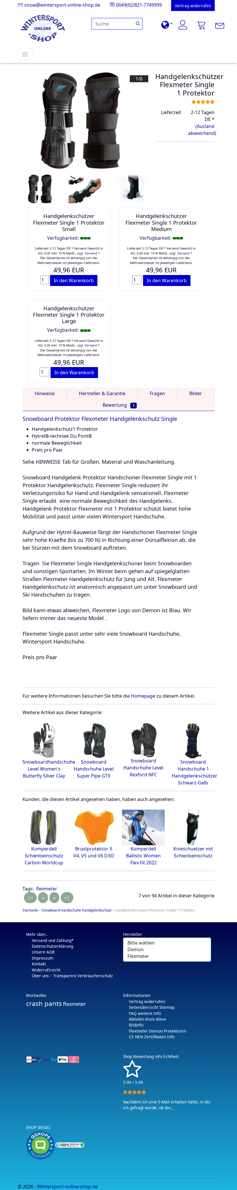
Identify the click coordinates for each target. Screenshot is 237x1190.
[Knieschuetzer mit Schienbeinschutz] (193, 827)
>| (67, 897)
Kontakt (39, 964)
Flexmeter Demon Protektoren (157, 1031)
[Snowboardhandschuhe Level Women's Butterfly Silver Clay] (44, 740)
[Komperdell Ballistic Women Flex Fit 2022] (143, 827)
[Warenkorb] (201, 25)
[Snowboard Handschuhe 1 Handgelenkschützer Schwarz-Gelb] (193, 740)
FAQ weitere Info (145, 1013)
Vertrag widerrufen (147, 1001)
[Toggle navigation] (25, 54)
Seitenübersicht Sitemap (152, 1007)
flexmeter (46, 888)
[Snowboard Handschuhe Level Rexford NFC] (143, 739)
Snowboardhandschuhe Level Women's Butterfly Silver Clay (49, 769)
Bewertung (119, 405)
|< (30, 897)
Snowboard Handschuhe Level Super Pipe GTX (94, 769)
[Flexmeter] (167, 956)
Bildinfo (136, 1025)
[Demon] (167, 949)
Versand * (92, 253)
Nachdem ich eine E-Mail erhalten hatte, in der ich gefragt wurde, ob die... (167, 1104)
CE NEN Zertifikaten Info (152, 1036)
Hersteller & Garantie (102, 393)
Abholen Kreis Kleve (147, 1019)
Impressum (42, 958)
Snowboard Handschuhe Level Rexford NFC (143, 768)
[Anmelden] (183, 25)
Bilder (195, 393)
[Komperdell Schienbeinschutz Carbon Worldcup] (44, 827)
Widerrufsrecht (46, 970)
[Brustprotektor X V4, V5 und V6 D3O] (93, 827)
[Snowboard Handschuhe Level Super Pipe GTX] (93, 740)
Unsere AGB (43, 952)
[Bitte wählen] (167, 943)
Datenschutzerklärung (52, 946)
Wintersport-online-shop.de (67, 1186)
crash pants (44, 1003)
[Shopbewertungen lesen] (132, 1075)
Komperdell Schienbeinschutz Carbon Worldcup (44, 856)
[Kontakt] (220, 25)
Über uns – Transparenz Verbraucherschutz (72, 975)
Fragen (157, 393)
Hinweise (45, 393)
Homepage (143, 696)
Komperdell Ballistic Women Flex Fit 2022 (143, 856)
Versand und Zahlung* (52, 940)
